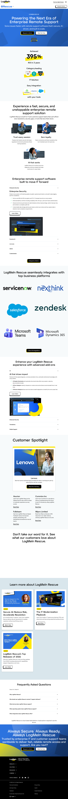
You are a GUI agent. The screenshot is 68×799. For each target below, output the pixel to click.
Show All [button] (12, 689)
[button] (34, 187)
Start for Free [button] (41, 33)
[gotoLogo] (5, 2)
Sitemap (36, 793)
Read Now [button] (16, 507)
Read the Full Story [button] (34, 486)
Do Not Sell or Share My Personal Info (17, 793)
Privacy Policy (37, 784)
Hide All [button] (17, 689)
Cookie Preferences (38, 790)
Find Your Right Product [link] (58, 2)
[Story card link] (17, 291)
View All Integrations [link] (34, 350)
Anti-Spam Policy (13, 787)
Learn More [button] (15, 213)
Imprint (36, 787)
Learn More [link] (8, 667)
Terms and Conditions (14, 784)
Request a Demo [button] (27, 33)
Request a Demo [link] (61, 6)
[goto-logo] (34, 759)
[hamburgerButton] (66, 2)
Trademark (12, 790)
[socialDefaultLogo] (20, 778)
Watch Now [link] (8, 625)
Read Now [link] (41, 623)
